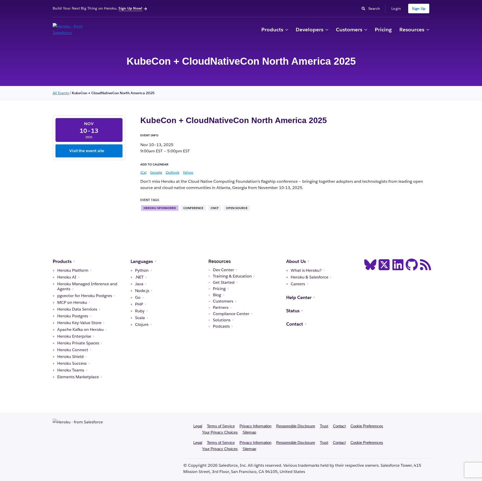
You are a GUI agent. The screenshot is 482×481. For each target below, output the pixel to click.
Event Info (149, 135)
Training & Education (232, 276)
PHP (139, 304)
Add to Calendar (154, 164)
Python (142, 270)
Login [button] (396, 8)
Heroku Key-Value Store (79, 322)
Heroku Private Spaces (78, 343)
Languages (142, 261)
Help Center (299, 297)
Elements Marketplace (78, 376)
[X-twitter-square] (384, 264)
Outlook (172, 172)
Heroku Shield (70, 356)
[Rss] (425, 264)
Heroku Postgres (72, 316)
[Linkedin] (398, 264)
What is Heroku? (306, 270)
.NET (139, 277)
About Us (296, 261)
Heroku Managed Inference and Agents (87, 286)
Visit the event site (86, 150)
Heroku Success (72, 363)
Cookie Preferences (366, 426)
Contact (294, 324)
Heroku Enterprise (74, 336)
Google (156, 172)
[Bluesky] (370, 264)
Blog (217, 295)
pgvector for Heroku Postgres (84, 295)
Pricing (383, 29)
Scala (140, 317)
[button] (286, 30)
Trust (324, 426)
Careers (298, 283)
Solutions (221, 320)
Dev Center (223, 269)
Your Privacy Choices (220, 432)
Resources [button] (411, 29)
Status (292, 311)
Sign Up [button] (419, 8)
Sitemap (249, 432)
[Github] (411, 264)
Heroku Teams (70, 370)
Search (375, 8)
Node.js (142, 290)
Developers (309, 29)
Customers (349, 29)
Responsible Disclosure (295, 426)
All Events (61, 93)
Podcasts (221, 326)
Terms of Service (221, 426)
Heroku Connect (72, 349)
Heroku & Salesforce (309, 277)
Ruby (140, 311)
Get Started (223, 282)
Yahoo (188, 172)
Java (139, 283)
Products (272, 29)
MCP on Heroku (72, 302)
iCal (143, 172)
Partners (220, 307)
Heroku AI (66, 277)
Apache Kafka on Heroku (80, 329)
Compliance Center (231, 313)
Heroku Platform (72, 270)
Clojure (142, 324)
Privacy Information (255, 426)
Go (138, 297)
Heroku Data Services (77, 309)
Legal (197, 426)
